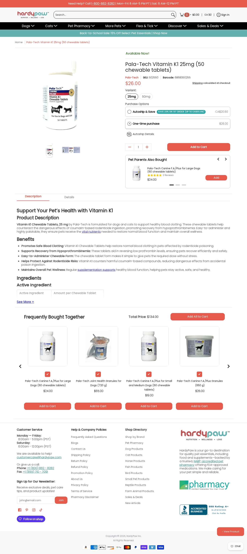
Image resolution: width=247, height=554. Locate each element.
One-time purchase (146, 124)
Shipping (197, 83)
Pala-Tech (132, 77)
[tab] (33, 197)
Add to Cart (198, 147)
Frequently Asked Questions (89, 437)
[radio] (129, 112)
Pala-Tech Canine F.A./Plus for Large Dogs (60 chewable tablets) (173, 170)
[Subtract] (129, 147)
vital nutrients (91, 232)
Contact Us (78, 449)
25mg (132, 96)
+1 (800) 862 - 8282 (40, 468)
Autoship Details (143, 134)
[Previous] (20, 94)
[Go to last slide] (216, 159)
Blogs (74, 443)
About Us (77, 479)
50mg (146, 96)
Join (61, 500)
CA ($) (208, 14)
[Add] (147, 147)
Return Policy (79, 461)
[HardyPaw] (33, 14)
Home (19, 42)
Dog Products (134, 449)
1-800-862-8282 (103, 4)
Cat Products (133, 455)
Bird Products (133, 473)
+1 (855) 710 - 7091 (35, 472)
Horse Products (135, 461)
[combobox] (112, 14)
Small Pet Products (137, 479)
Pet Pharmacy (134, 443)
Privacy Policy (79, 485)
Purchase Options (137, 104)
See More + (25, 302)
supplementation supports (96, 270)
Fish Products (133, 467)
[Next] (100, 94)
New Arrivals (132, 503)
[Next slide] (223, 159)
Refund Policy (79, 467)
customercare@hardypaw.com (39, 457)
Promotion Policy (82, 473)
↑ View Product (230, 531)
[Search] (173, 14)
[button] (177, 124)
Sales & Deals (134, 497)
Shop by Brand (134, 437)
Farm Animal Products (139, 491)
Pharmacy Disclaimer (85, 497)
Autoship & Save (168, 112)
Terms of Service (81, 491)
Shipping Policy (80, 455)
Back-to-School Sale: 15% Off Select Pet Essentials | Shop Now (123, 33)
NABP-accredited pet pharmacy (201, 463)
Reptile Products (135, 485)
